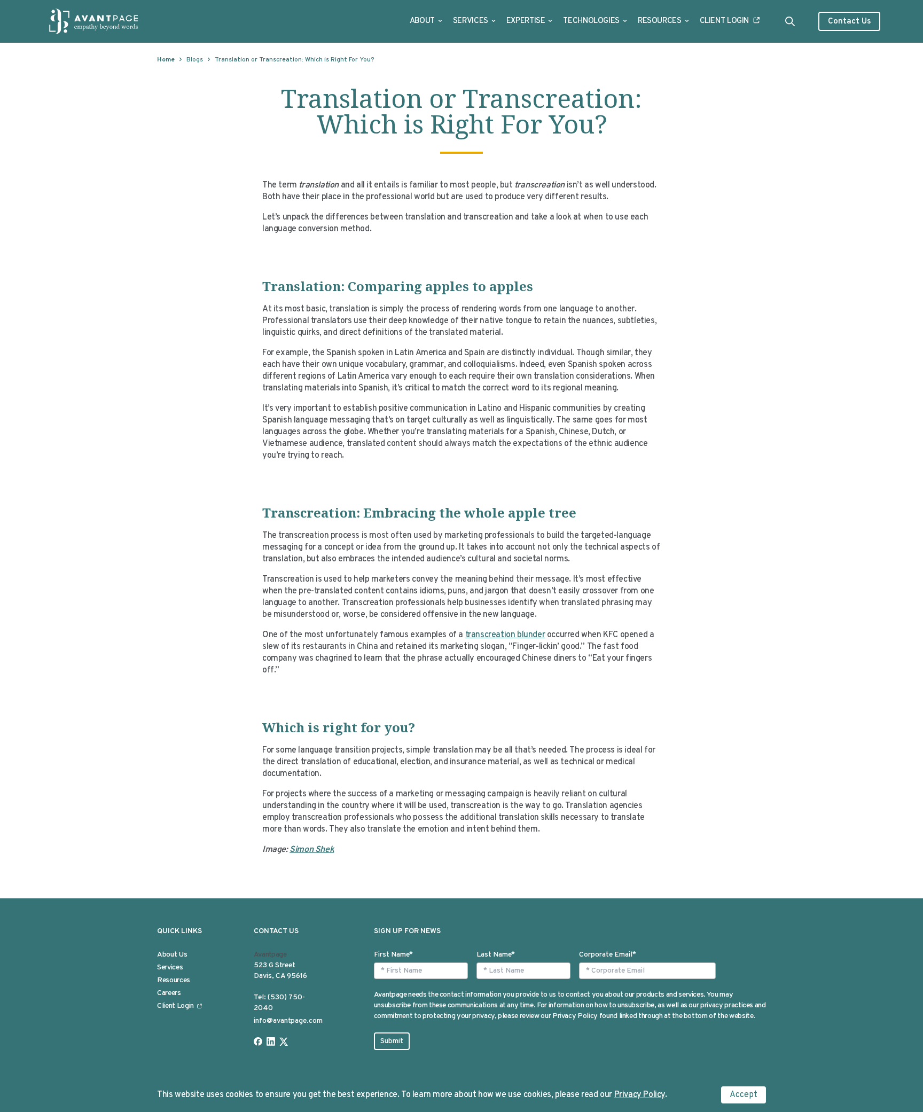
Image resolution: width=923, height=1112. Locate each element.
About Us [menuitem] (172, 954)
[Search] (790, 21)
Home (166, 60)
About (422, 21)
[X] (283, 1041)
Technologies (591, 21)
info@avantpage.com (288, 1020)
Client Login (724, 21)
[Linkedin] (271, 1041)
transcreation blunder (505, 635)
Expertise (525, 21)
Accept (743, 1095)
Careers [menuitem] (169, 993)
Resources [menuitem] (173, 980)
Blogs (194, 60)
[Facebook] (258, 1041)
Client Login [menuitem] (175, 1006)
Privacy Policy (639, 1095)
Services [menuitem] (170, 967)
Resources (660, 21)
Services (470, 21)
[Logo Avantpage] (94, 21)
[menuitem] (426, 21)
